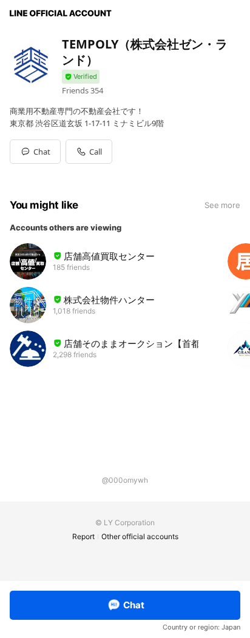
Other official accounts (139, 536)
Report (83, 536)
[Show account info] (81, 77)
